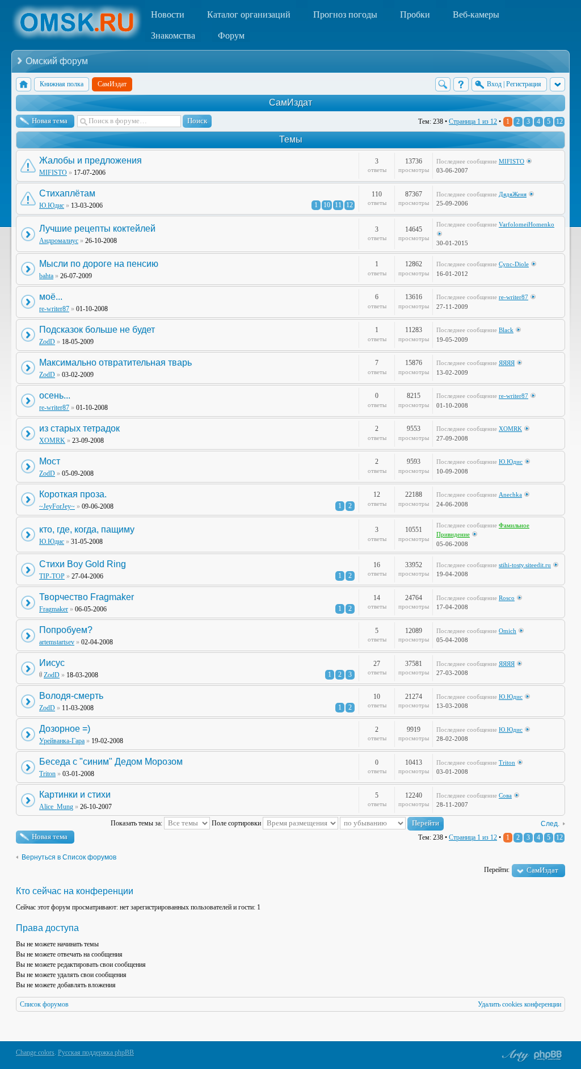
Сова (505, 795)
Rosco (507, 597)
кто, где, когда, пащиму (86, 529)
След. (550, 823)
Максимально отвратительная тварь (115, 362)
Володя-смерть (71, 696)
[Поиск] (443, 84)
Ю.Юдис (51, 205)
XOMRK (52, 441)
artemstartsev (56, 642)
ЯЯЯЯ (507, 362)
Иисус (52, 663)
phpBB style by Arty (514, 1055)
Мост (49, 461)
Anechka (510, 494)
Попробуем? (65, 630)
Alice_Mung (56, 807)
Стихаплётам (67, 193)
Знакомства (173, 35)
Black (506, 329)
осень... (54, 395)
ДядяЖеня (513, 194)
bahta (46, 276)
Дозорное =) (64, 728)
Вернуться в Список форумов (69, 857)
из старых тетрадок (79, 428)
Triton (47, 774)
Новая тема (50, 120)
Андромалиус (58, 241)
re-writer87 (54, 309)
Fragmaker (53, 609)
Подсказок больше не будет (97, 329)
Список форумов (44, 1004)
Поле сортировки (237, 823)
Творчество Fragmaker (86, 597)
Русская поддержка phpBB (96, 1053)
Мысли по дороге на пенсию (98, 264)
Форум (231, 35)
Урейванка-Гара (62, 741)
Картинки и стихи (75, 794)
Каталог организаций (248, 14)
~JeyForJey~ (57, 506)
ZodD (47, 342)
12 (559, 121)
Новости (167, 14)
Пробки (415, 14)
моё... (50, 296)
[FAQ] (461, 84)
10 (326, 205)
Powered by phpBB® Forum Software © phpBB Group (548, 1055)
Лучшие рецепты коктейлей (97, 228)
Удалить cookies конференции (519, 1004)
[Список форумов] (23, 84)
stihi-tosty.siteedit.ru (525, 564)
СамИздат (290, 102)
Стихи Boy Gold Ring (82, 564)
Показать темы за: (137, 823)
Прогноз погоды (345, 14)
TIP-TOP (52, 576)
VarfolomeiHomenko (526, 224)
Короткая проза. (73, 494)
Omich (507, 630)
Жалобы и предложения (90, 160)
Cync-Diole (514, 264)
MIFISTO (53, 173)
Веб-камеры (476, 14)
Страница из (473, 121)
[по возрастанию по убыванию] (392, 823)
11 (338, 205)
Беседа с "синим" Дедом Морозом (111, 761)
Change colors (35, 1053)
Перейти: (497, 870)
